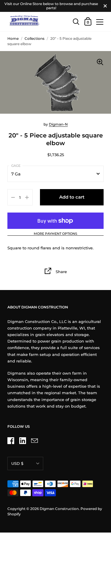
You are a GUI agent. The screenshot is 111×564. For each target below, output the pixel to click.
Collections (34, 38)
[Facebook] (11, 440)
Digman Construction (59, 508)
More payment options (55, 234)
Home (13, 38)
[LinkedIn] (22, 440)
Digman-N (58, 124)
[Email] (34, 440)
